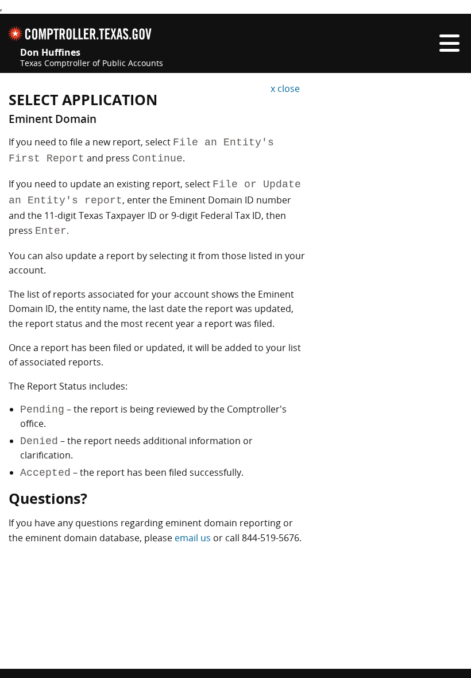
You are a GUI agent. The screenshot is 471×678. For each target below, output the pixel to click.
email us (193, 537)
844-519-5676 (270, 537)
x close (285, 88)
